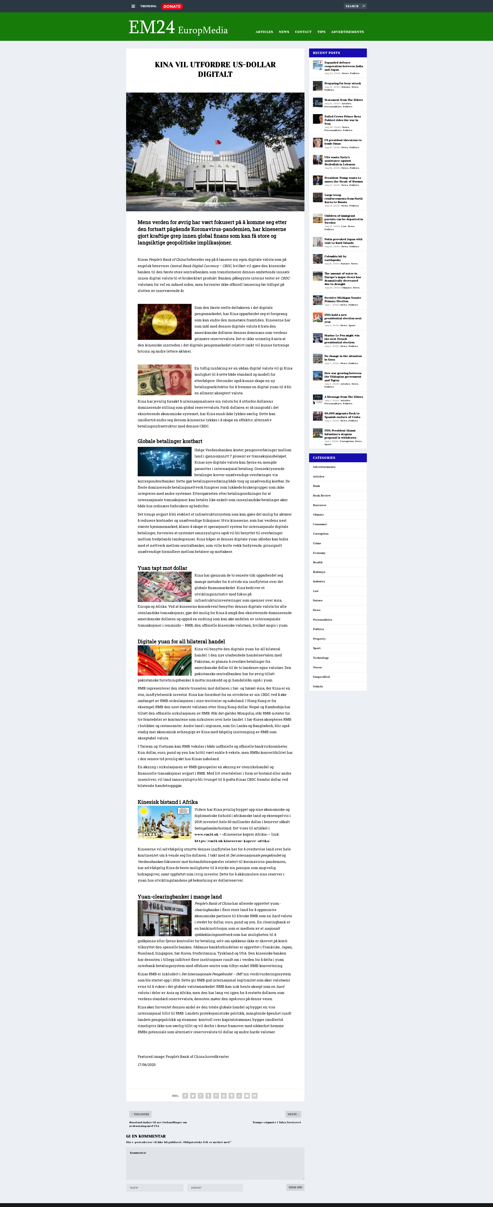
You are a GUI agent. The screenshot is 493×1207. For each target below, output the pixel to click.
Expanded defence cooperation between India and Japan (343, 66)
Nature (345, 87)
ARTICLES (264, 32)
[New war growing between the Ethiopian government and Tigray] (318, 375)
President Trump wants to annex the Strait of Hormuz (343, 179)
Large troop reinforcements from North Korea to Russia (343, 198)
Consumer (320, 524)
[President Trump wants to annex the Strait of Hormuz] (318, 180)
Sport (352, 325)
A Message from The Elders (343, 396)
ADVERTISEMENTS (347, 32)
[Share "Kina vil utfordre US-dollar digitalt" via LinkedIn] (224, 1096)
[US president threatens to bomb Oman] (318, 142)
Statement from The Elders (343, 99)
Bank (316, 485)
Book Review (322, 495)
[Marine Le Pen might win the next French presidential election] (318, 338)
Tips (321, 32)
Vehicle (318, 686)
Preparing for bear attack (342, 83)
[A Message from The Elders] (318, 399)
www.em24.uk (206, 834)
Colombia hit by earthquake (335, 258)
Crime (317, 543)
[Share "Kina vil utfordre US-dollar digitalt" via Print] (254, 1096)
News (284, 32)
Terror (317, 667)
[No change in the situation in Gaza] (318, 358)
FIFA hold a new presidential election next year (343, 318)
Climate (347, 287)
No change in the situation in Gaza (343, 357)
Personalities (333, 106)
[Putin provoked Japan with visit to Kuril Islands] (318, 242)
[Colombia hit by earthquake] (318, 259)
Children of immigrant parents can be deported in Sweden (343, 219)
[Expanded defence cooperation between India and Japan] (318, 65)
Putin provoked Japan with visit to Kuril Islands (343, 241)
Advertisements (324, 466)
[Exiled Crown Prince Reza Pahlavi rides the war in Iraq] (318, 119)
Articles (346, 103)
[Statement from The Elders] (318, 102)
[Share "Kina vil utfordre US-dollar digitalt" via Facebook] (185, 1096)
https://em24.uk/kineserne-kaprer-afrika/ (232, 841)
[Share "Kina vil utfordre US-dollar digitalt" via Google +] (201, 1096)
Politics (355, 73)
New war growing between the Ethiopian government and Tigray (342, 377)
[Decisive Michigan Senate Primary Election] (318, 300)
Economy (319, 552)
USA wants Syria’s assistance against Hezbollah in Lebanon (339, 161)
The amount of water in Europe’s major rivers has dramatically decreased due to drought (342, 279)
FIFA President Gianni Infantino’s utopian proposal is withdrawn (340, 434)
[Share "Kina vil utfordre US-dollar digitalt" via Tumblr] (208, 1096)
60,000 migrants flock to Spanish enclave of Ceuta (342, 415)
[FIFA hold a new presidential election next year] (318, 317)
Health (318, 562)
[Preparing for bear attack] (318, 86)
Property (319, 638)
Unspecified (321, 676)
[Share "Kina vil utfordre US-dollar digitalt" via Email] (247, 1096)
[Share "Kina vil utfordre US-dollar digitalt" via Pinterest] (216, 1096)
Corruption (347, 441)
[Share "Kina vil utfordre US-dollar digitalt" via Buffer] (231, 1096)
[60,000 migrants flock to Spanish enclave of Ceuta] (318, 416)
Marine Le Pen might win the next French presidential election (342, 339)
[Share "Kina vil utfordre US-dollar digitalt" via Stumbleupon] (239, 1096)
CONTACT (303, 32)
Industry (319, 581)
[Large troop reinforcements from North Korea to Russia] (318, 197)
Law (343, 226)
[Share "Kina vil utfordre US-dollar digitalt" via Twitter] (193, 1096)
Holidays (319, 571)
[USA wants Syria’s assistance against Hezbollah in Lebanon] (318, 160)
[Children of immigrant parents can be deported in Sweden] (318, 218)
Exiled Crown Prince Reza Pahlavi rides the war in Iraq (342, 120)
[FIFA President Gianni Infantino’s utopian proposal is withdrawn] (318, 433)
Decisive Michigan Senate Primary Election (342, 299)
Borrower (319, 505)
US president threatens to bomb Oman (343, 142)
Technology (321, 657)
